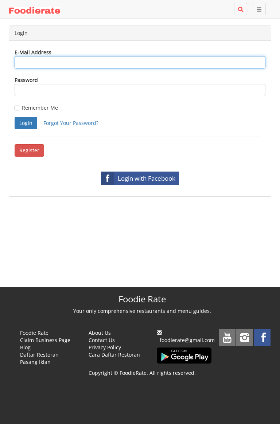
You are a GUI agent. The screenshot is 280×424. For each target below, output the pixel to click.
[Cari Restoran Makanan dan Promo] (240, 9)
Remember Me (40, 107)
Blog (25, 347)
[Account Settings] (259, 9)
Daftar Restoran (39, 354)
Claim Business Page (45, 340)
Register (29, 150)
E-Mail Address (33, 52)
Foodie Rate (34, 332)
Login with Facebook (146, 178)
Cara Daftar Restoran (114, 354)
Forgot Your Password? (70, 122)
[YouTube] (227, 337)
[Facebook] (262, 337)
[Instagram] (244, 337)
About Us (100, 332)
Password (26, 79)
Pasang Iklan (35, 361)
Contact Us (102, 340)
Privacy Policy (105, 347)
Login (25, 122)
